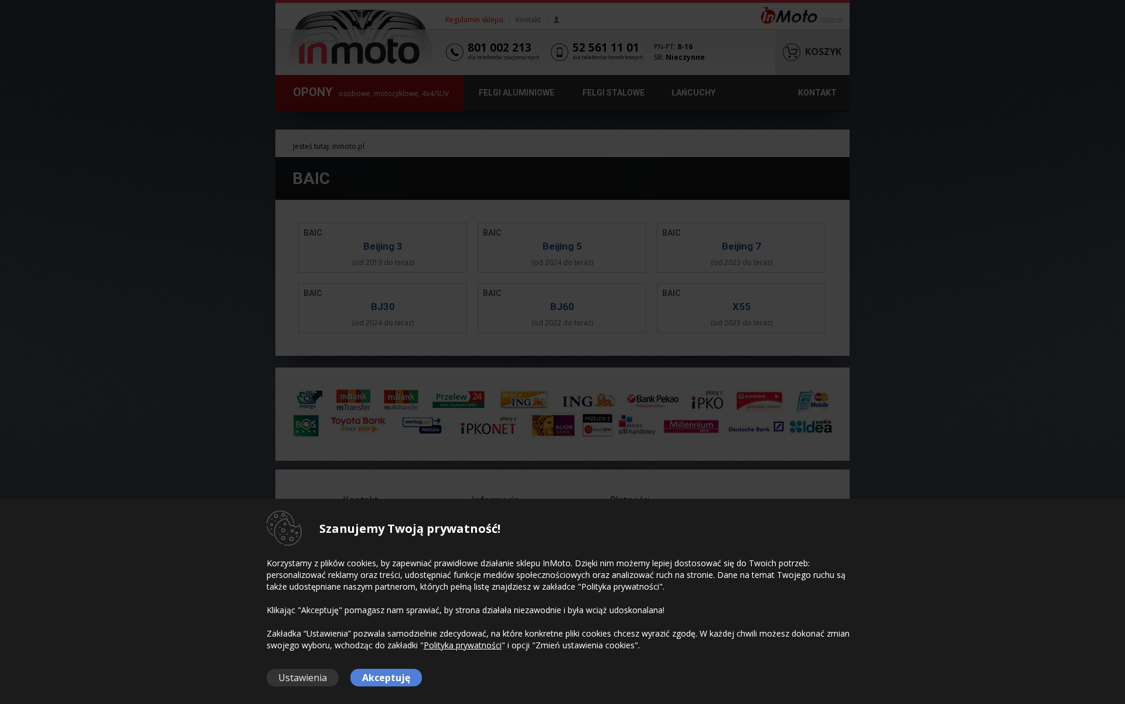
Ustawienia (302, 677)
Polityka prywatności (463, 645)
